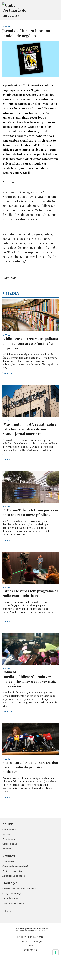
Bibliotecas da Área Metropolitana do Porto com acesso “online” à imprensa (30, 343)
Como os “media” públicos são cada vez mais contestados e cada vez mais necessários (29, 679)
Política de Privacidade (30, 937)
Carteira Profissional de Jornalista (19, 888)
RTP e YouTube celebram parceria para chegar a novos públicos (30, 512)
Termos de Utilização (30, 941)
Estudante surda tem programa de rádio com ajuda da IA (30, 593)
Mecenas (6, 848)
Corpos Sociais (9, 844)
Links (30, 946)
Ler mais (7, 373)
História (6, 834)
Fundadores (8, 861)
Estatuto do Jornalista (13, 903)
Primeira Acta (8, 839)
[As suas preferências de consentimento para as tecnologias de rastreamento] (55, 953)
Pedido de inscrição (12, 871)
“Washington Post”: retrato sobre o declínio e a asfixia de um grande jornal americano (29, 429)
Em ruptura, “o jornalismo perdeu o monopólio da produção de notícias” (30, 767)
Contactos (30, 950)
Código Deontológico (12, 893)
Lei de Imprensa (10, 898)
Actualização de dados (13, 876)
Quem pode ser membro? (15, 866)
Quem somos (9, 829)
